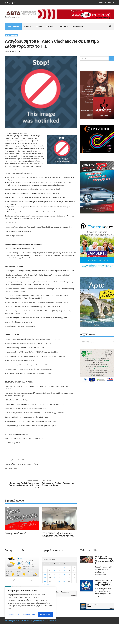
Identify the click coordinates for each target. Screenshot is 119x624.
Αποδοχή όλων (45, 614)
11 (45, 574)
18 (45, 578)
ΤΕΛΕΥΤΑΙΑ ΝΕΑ (13, 26)
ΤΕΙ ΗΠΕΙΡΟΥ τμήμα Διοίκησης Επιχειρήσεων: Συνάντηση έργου (58, 534)
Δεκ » (49, 584)
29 (64, 581)
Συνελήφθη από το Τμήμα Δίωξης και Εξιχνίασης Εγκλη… (103, 582)
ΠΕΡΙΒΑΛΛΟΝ (78, 26)
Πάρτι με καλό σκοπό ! (16, 533)
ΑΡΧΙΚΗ (100, 3)
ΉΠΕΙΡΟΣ (27, 26)
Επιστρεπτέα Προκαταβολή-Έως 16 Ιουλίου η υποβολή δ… (104, 559)
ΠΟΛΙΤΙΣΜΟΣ (63, 26)
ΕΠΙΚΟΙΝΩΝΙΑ (109, 3)
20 (54, 578)
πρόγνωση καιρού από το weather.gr (22, 580)
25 (45, 581)
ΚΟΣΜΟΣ (49, 26)
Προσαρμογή (14, 614)
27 (54, 581)
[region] (30, 603)
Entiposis (48, 621)
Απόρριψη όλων (29, 614)
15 (64, 574)
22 (64, 578)
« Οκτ (44, 584)
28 (59, 581)
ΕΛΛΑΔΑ (39, 26)
